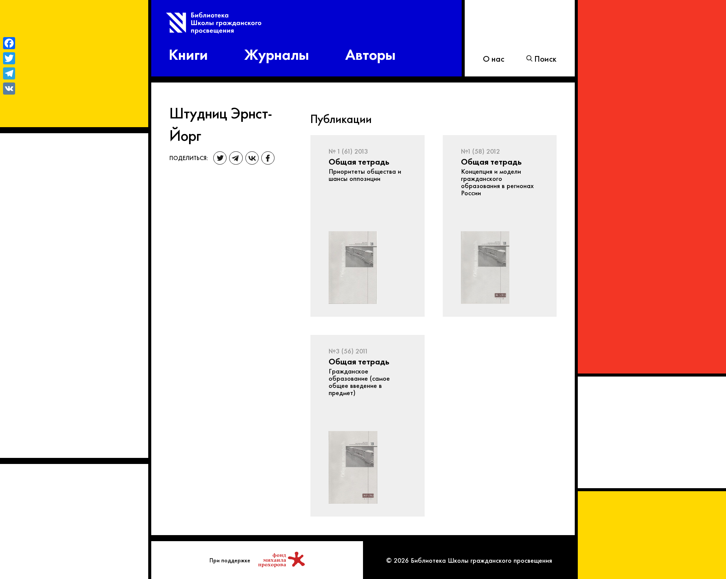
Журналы (276, 53)
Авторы (370, 53)
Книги (188, 53)
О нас (493, 58)
